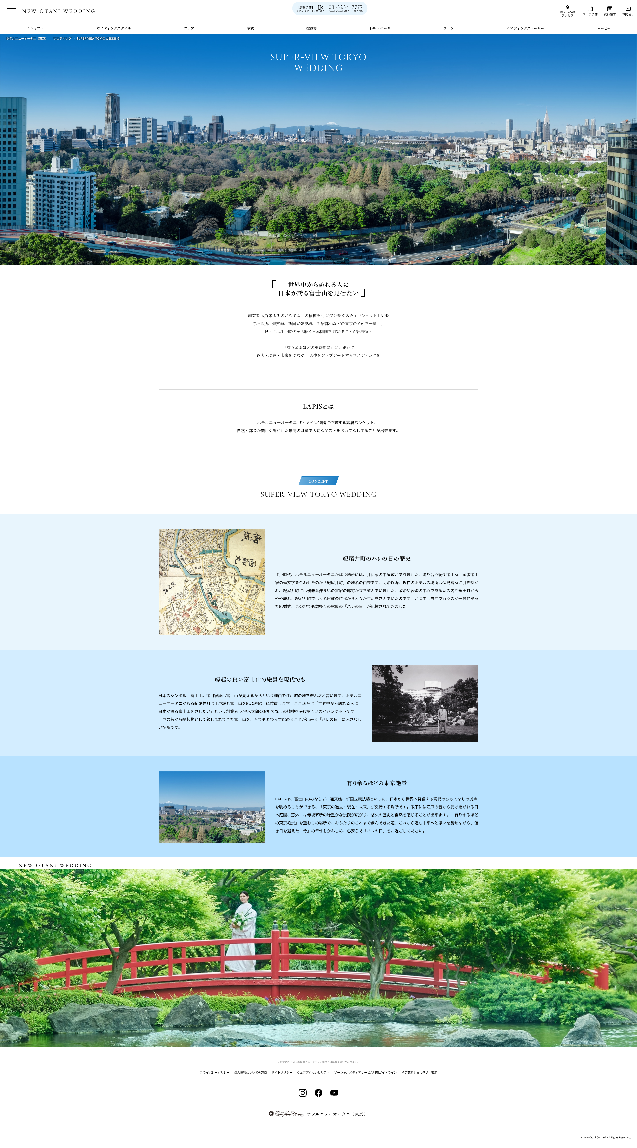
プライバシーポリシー (215, 1072)
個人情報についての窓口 (250, 1072)
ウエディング (62, 38)
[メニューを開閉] (11, 11)
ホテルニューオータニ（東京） (27, 38)
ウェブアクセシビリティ (313, 1072)
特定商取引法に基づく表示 (419, 1072)
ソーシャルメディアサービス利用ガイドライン (365, 1072)
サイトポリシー (281, 1072)
